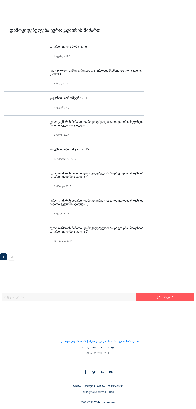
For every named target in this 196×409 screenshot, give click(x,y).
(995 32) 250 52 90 (98, 352)
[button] (186, 8)
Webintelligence (104, 401)
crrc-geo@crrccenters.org (98, 347)
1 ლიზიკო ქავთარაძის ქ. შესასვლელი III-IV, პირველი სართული (98, 341)
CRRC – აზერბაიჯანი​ (110, 385)
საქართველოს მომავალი (68, 46)
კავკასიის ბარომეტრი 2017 (69, 97)
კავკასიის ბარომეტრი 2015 (69, 149)
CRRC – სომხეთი (84, 385)
